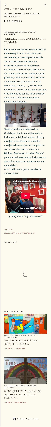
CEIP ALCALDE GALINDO (18, 9)
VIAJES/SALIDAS (28, 233)
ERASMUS (17, 21)
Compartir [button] (8, 229)
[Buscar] (45, 4)
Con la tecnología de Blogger (27, 419)
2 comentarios (19, 348)
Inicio (7, 21)
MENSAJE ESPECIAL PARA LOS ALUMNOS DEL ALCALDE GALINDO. (22, 394)
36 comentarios (20, 402)
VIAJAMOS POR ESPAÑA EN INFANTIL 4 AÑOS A (21, 342)
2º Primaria (16, 233)
